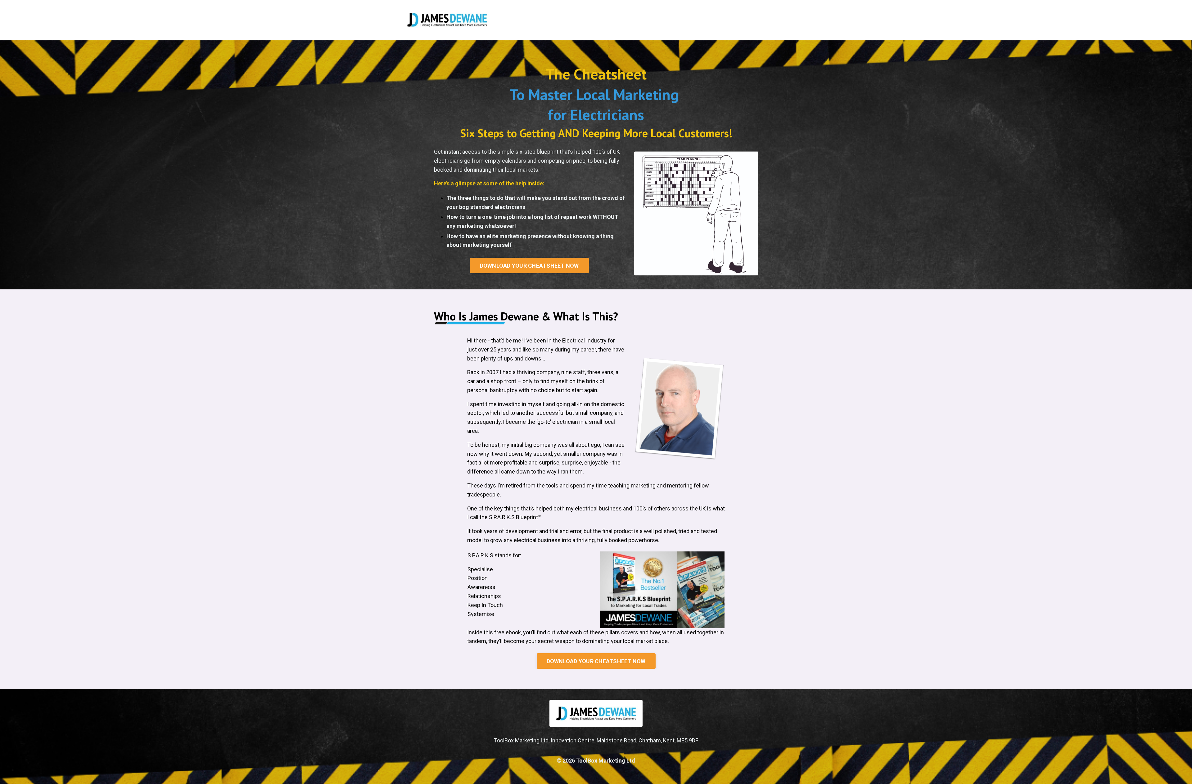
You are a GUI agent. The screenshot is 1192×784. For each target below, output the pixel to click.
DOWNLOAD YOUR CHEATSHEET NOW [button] (529, 265)
